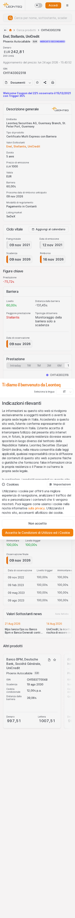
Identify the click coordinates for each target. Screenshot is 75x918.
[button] (60, 484)
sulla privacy (36, 508)
